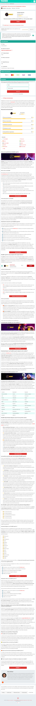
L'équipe (15, 700)
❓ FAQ (4, 148)
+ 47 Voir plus (30, 692)
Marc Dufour (10, 671)
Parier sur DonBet (18, 348)
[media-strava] (3, 682)
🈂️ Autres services (23, 144)
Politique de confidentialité (19, 700)
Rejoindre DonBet (18, 252)
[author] (1, 8)
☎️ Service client (22, 146)
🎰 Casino (4, 144)
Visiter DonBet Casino (18, 453)
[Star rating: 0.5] (22, 29)
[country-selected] (17, 702)
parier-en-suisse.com (10, 700)
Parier (18, 21)
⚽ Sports (21, 143)
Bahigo (3, 692)
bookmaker (13, 102)
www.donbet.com (4, 174)
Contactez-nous (25, 700)
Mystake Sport (24, 692)
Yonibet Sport (9, 692)
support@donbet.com (26, 618)
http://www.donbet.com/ (6, 50)
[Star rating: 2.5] (24, 29)
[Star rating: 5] (27, 29)
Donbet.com (15, 228)
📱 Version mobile (6, 143)
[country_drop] (18, 702)
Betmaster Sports (17, 692)
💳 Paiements (5, 146)
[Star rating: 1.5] (23, 29)
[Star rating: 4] (26, 29)
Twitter (28, 700)
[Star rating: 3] (25, 29)
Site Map (31, 700)
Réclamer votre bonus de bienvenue (18, 296)
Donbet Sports (12, 264)
